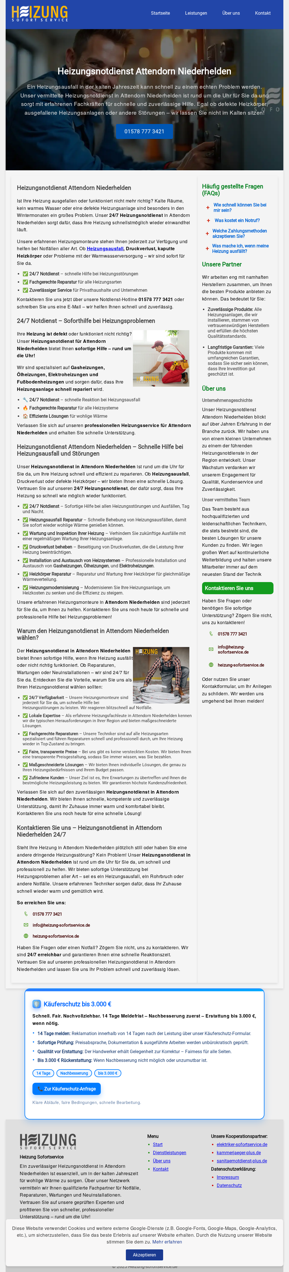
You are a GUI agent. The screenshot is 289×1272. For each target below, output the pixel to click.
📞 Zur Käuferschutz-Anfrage (67, 1089)
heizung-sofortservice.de (56, 936)
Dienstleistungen (169, 1152)
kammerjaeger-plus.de (239, 1152)
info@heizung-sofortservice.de (61, 925)
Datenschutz (229, 1185)
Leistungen (196, 13)
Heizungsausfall (105, 248)
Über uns (231, 13)
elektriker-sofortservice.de (242, 1144)
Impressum (228, 1177)
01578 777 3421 (144, 131)
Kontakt (263, 13)
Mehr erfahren (167, 1241)
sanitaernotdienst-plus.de (242, 1161)
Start (158, 1144)
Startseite (160, 13)
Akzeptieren (144, 1255)
